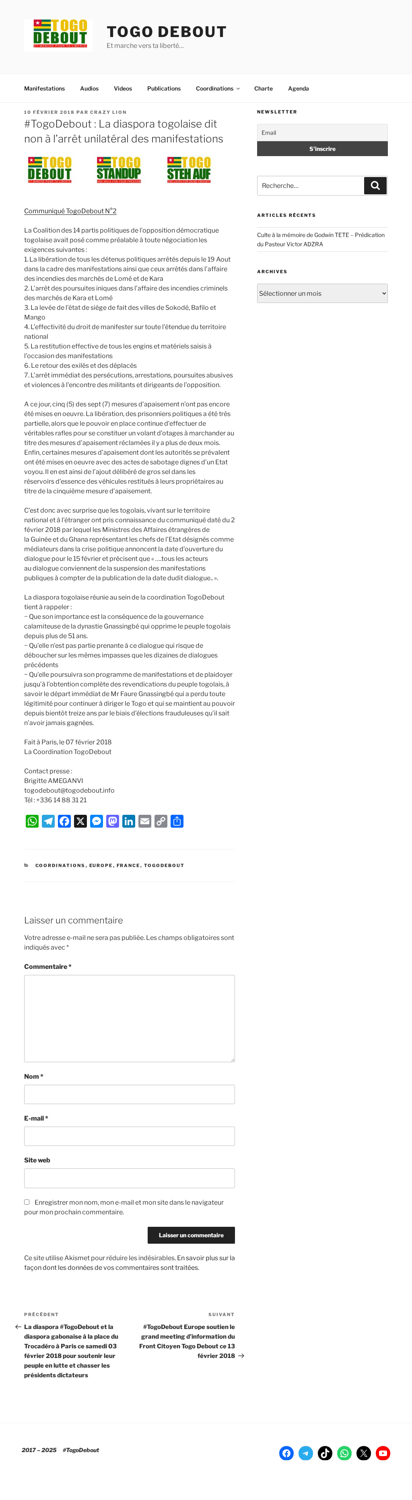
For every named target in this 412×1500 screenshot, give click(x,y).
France (128, 865)
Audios (89, 88)
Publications (164, 88)
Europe (101, 865)
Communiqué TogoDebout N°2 (70, 211)
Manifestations (44, 88)
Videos (123, 88)
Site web (37, 1160)
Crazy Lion (108, 112)
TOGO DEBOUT (167, 32)
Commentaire (48, 966)
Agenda (298, 88)
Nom (33, 1076)
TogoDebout (164, 865)
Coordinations (214, 88)
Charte (263, 88)
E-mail (36, 1118)
